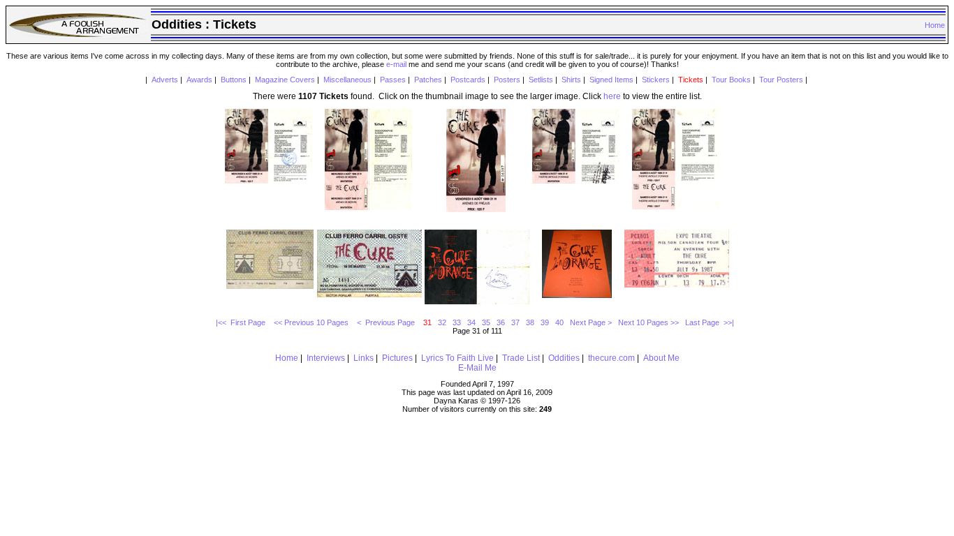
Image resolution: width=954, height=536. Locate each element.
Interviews (326, 358)
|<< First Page (241, 322)
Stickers (656, 79)
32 (442, 322)
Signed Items (611, 79)
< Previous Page (387, 322)
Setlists (541, 79)
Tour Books (731, 79)
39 (545, 322)
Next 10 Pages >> (648, 322)
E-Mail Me (477, 368)
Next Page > (591, 322)
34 (471, 322)
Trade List (521, 358)
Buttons (234, 79)
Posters (507, 79)
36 (501, 322)
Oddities (564, 358)
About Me (661, 358)
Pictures (397, 358)
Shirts (571, 79)
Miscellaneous (347, 79)
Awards (199, 79)
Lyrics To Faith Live (457, 358)
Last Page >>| (709, 322)
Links (363, 358)
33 (457, 322)
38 (530, 322)
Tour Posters (781, 79)
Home (935, 25)
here (612, 96)
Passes (393, 79)
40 (559, 322)
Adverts (165, 79)
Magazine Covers (285, 79)
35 (486, 322)
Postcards (467, 79)
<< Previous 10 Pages (312, 322)
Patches (428, 79)
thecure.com (611, 358)
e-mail (396, 64)
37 (515, 322)
